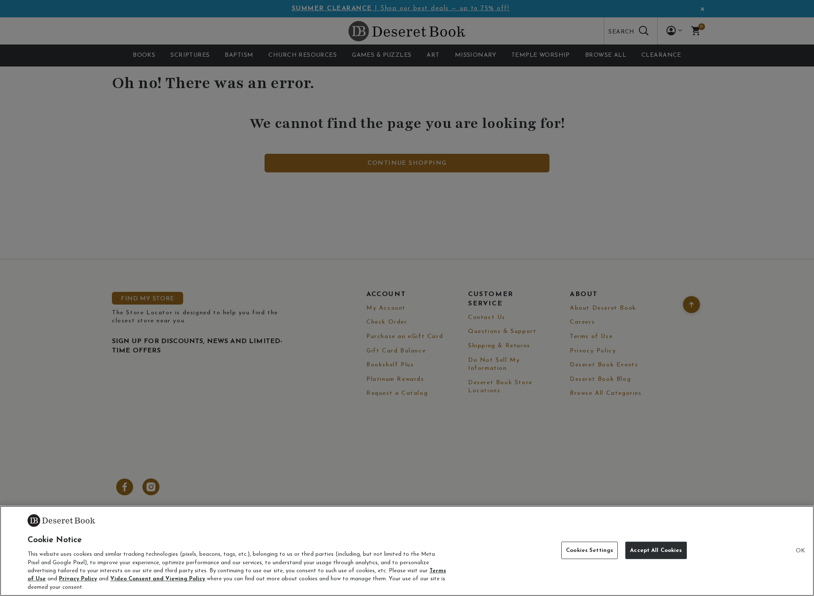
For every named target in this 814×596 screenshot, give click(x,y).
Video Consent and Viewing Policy (157, 579)
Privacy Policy (78, 579)
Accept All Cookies (656, 550)
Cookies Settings (589, 550)
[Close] (800, 551)
